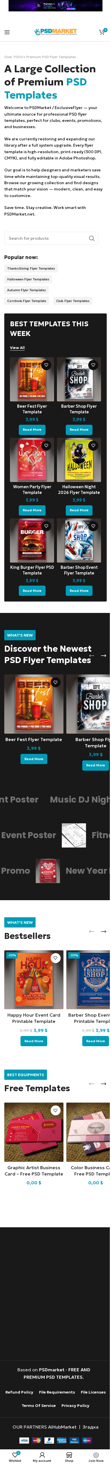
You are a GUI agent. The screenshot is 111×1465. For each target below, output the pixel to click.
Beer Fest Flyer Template (33, 739)
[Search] (91, 238)
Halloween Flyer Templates (28, 279)
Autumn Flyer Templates (26, 290)
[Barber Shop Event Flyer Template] (79, 540)
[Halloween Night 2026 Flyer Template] (79, 460)
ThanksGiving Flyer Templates (31, 268)
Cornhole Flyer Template (26, 301)
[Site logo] (55, 31)
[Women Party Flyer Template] (32, 460)
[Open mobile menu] (7, 32)
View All (17, 348)
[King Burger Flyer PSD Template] (32, 540)
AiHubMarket (62, 1427)
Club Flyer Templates (72, 301)
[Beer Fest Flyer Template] (32, 379)
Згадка (90, 1427)
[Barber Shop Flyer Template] (79, 379)
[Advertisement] (55, 1294)
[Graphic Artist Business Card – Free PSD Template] (33, 1132)
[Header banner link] (55, 5)
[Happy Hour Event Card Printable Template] (33, 980)
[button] (92, 656)
